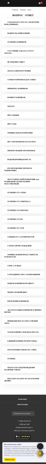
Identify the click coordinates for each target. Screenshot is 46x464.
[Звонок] (29, 4)
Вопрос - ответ (25, 10)
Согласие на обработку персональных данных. (22, 455)
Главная (15, 10)
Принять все (9, 459)
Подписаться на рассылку (22, 413)
